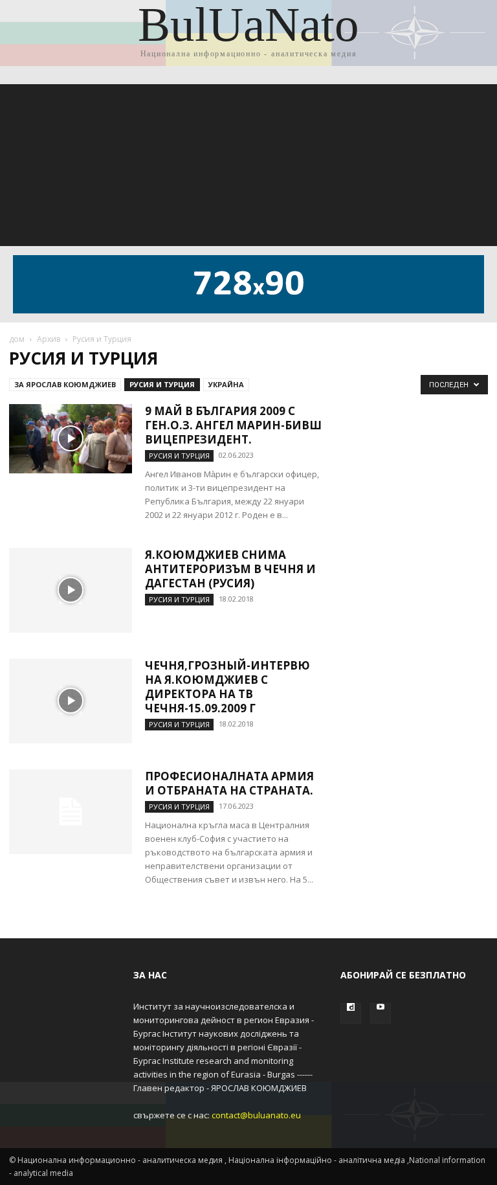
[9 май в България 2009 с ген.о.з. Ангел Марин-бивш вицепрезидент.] (70, 438)
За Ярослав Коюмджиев (65, 384)
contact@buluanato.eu (256, 1115)
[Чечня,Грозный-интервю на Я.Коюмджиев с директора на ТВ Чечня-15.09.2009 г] (70, 701)
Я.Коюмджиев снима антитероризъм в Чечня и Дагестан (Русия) (230, 569)
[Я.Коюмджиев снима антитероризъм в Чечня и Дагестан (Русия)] (70, 590)
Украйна (226, 384)
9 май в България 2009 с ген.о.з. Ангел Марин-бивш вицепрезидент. (233, 425)
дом (17, 338)
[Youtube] (380, 1013)
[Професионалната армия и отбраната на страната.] (70, 811)
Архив (48, 338)
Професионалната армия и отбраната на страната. (229, 783)
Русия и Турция (162, 384)
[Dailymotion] (350, 1013)
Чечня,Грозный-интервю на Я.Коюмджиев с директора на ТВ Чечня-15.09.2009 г (227, 687)
